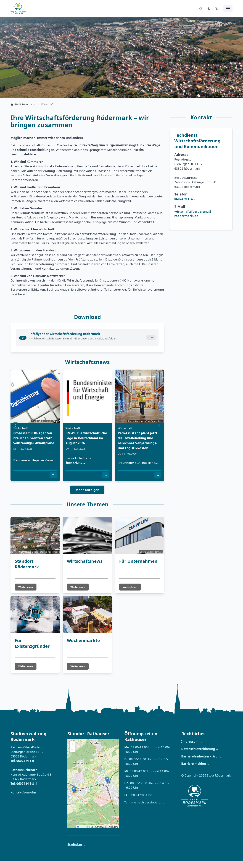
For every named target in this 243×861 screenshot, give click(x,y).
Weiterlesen (25, 587)
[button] (53, 475)
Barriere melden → (195, 764)
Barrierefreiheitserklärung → (203, 756)
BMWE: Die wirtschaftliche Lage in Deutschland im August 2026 (86, 438)
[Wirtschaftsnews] (87, 535)
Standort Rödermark (27, 564)
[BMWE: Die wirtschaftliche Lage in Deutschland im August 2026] (87, 396)
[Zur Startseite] (19, 8)
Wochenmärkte (83, 640)
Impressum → (191, 741)
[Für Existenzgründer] (35, 614)
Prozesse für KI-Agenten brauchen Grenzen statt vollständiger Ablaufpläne (33, 438)
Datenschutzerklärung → (200, 749)
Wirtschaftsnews (84, 561)
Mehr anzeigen (87, 490)
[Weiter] (159, 425)
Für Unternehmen (138, 561)
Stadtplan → (76, 844)
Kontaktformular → (25, 792)
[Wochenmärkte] (87, 614)
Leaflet (83, 826)
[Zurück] (15, 425)
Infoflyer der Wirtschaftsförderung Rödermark (64, 334)
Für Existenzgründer (32, 643)
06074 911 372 (184, 199)
